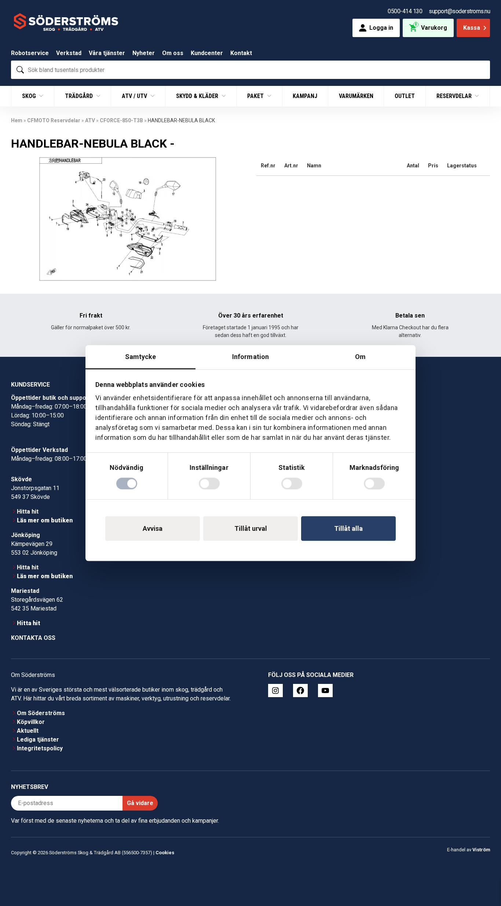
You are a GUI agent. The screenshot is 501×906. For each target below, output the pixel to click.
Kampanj (305, 96)
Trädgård (79, 96)
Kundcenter (207, 53)
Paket (256, 96)
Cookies (165, 852)
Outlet (405, 96)
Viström (481, 849)
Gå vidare (140, 803)
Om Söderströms (41, 713)
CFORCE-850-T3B (121, 120)
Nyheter (143, 53)
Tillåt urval (250, 528)
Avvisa (152, 528)
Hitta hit (28, 511)
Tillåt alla (348, 528)
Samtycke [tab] (140, 356)
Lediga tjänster (38, 739)
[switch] (209, 483)
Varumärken (356, 96)
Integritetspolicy (40, 748)
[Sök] (20, 70)
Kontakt (241, 53)
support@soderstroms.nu (459, 11)
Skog (29, 96)
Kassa (471, 27)
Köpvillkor (31, 721)
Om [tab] (360, 356)
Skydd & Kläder (198, 96)
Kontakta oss (33, 637)
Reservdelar (454, 96)
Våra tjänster (107, 53)
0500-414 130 (405, 11)
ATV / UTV (135, 96)
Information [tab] (250, 356)
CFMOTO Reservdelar (53, 120)
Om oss (172, 53)
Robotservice (30, 53)
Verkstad (68, 53)
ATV (90, 120)
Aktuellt (28, 730)
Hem (16, 120)
